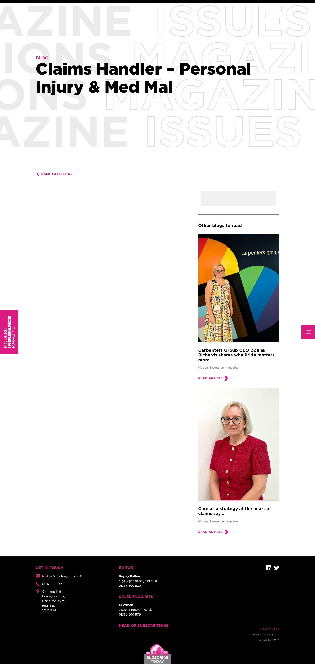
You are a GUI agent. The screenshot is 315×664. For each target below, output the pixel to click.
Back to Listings (56, 174)
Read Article (210, 378)
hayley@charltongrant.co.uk (139, 581)
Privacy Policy (269, 629)
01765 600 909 (130, 585)
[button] (308, 332)
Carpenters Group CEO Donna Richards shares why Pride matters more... (236, 355)
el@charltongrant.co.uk (135, 609)
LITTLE (275, 640)
